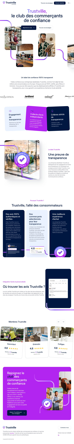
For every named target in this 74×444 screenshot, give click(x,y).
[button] (69, 3)
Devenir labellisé (59, 3)
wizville (12, 433)
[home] (9, 3)
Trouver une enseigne (47, 3)
